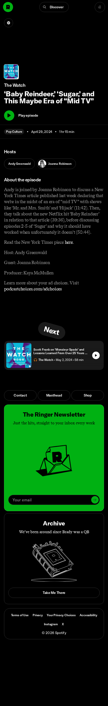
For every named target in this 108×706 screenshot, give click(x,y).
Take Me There (54, 592)
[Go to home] (8, 7)
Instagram (51, 624)
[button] (54, 7)
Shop (88, 395)
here (69, 242)
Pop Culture (14, 131)
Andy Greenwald (19, 164)
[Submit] (95, 500)
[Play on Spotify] (8, 22)
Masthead (54, 395)
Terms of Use (20, 615)
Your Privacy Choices (61, 615)
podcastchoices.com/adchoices (33, 289)
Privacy (38, 615)
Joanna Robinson (60, 164)
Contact (20, 395)
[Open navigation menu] (100, 7)
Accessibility (88, 615)
